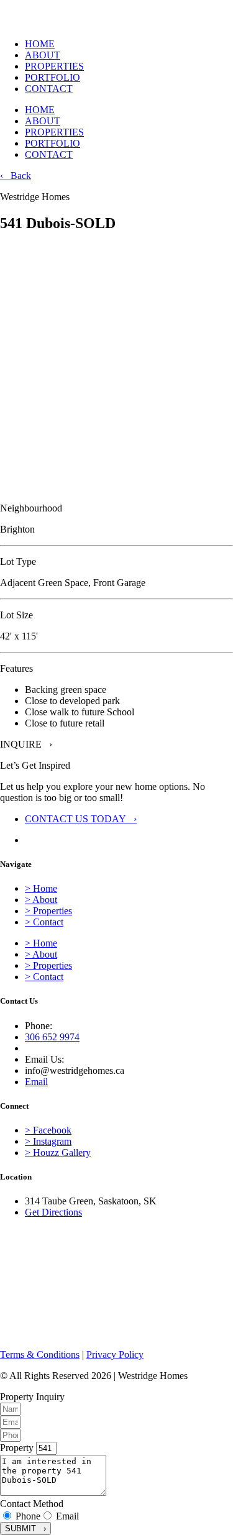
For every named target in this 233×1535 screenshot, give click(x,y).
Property (18, 1447)
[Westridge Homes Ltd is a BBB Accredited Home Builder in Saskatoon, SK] (12, 1251)
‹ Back (15, 175)
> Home (41, 888)
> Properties (48, 910)
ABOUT (42, 55)
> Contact (44, 922)
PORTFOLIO (52, 77)
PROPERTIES (54, 66)
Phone (28, 1516)
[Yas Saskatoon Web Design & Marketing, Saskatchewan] (31, 1333)
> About (41, 899)
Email (67, 1516)
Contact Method (31, 1503)
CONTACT (49, 88)
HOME (40, 44)
